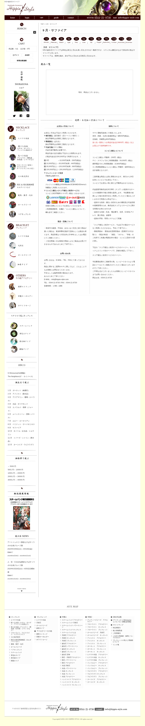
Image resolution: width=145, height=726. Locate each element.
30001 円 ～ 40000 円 (16, 480)
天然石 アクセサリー (69, 635)
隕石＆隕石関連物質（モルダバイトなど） (21, 640)
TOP (42, 24)
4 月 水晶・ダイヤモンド (18, 404)
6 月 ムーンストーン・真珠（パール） (21, 416)
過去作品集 (117, 617)
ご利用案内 (117, 633)
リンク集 (116, 644)
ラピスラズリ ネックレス (96, 674)
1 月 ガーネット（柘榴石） (19, 390)
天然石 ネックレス (68, 638)
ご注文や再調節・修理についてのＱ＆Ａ (123, 636)
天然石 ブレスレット (69, 641)
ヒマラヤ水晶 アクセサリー (97, 654)
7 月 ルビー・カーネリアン (19, 421)
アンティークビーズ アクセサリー (97, 620)
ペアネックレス (16, 650)
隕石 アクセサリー (68, 663)
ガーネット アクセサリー (96, 646)
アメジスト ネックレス (96, 641)
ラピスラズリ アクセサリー (97, 671)
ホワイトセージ (41, 639)
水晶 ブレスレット (68, 674)
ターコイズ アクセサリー (96, 679)
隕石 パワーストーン (69, 660)
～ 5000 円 (12, 466)
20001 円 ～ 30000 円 (16, 476)
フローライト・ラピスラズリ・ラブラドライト (20, 633)
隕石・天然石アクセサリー (71, 657)
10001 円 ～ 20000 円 (16, 473)
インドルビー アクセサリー (97, 663)
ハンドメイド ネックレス (70, 682)
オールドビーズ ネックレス (97, 635)
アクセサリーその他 (44, 631)
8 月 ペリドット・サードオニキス (21, 424)
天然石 (38, 622)
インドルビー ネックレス (96, 665)
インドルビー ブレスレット (97, 668)
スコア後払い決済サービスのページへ (106, 255)
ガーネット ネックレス (96, 652)
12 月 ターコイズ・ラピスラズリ (21, 445)
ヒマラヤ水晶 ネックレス (96, 657)
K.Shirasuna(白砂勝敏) (16, 373)
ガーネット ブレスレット (96, 649)
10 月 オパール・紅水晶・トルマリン (21, 432)
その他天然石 (15, 637)
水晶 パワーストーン (69, 668)
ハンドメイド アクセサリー (71, 679)
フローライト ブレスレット (97, 630)
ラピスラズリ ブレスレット (97, 676)
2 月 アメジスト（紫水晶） (19, 394)
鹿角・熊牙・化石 (17, 644)
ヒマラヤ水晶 (15, 620)
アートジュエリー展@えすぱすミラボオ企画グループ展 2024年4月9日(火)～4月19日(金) (21, 545)
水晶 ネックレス (67, 671)
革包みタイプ (15, 655)
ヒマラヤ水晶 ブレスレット (97, 660)
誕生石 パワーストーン (70, 646)
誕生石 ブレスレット (69, 652)
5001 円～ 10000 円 (15, 470)
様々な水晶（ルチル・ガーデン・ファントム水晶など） (21, 623)
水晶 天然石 (66, 665)
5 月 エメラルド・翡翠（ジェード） (20, 409)
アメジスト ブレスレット (96, 643)
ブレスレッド (42, 617)
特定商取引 (117, 628)
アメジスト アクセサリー (96, 638)
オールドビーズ (16, 647)
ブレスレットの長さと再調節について (123, 641)
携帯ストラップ (41, 634)
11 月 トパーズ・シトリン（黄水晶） (21, 439)
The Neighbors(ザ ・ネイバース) (20, 376)
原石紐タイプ (15, 658)
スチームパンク (16, 652)
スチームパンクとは (69, 632)
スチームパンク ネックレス (71, 630)
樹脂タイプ (15, 661)
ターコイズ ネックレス (96, 682)
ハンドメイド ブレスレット (71, 685)
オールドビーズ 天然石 (96, 632)
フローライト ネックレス (96, 627)
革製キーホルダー (42, 637)
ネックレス (15, 617)
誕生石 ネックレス (68, 649)
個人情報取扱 (117, 630)
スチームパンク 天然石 (70, 622)
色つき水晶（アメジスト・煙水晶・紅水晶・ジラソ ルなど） (21, 628)
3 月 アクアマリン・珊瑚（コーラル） (21, 399)
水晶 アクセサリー (68, 676)
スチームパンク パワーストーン (72, 626)
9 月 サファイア (14, 428)
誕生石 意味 (66, 654)
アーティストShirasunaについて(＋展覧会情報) (122, 621)
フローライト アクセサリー (97, 624)
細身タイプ (40, 628)
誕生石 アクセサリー (69, 643)
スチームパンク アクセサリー (72, 620)
